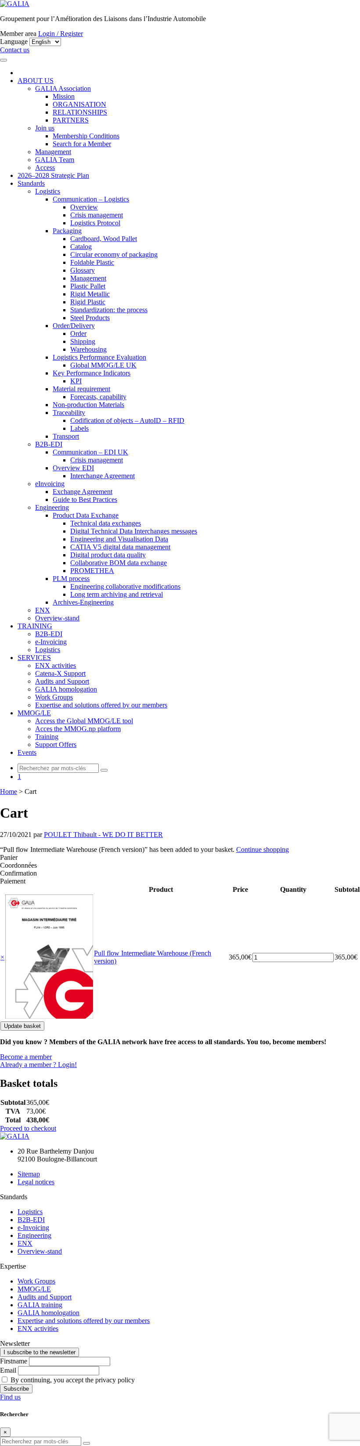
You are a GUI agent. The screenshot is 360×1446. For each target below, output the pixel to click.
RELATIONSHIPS (80, 112)
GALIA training (40, 1305)
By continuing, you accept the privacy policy (72, 1380)
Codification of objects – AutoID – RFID (127, 420)
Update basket (22, 1026)
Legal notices (36, 1182)
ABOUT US (36, 80)
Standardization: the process (109, 310)
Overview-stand (57, 618)
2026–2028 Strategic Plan (53, 175)
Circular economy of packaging (114, 254)
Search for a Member (82, 144)
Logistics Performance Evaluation (99, 357)
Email (8, 1370)
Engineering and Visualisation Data (119, 539)
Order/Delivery (74, 325)
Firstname (13, 1361)
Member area (18, 33)
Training (46, 736)
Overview (84, 207)
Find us (10, 1397)
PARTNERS (71, 120)
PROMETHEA (92, 570)
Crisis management (96, 215)
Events (27, 752)
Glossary (82, 270)
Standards (31, 183)
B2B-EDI (48, 444)
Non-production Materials (88, 404)
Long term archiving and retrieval (116, 594)
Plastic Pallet (87, 286)
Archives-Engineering (83, 602)
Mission (64, 96)
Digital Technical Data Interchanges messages (133, 531)
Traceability (69, 412)
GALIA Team (54, 159)
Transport (66, 436)
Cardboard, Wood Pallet (103, 238)
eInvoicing (50, 483)
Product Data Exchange (86, 515)
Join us (44, 128)
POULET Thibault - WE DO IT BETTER (103, 834)
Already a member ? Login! (38, 1064)
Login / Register (60, 33)
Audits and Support (62, 681)
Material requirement (81, 389)
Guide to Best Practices (85, 499)
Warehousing (88, 349)
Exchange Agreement (82, 491)
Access (45, 167)
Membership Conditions (86, 136)
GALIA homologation (66, 689)
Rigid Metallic (90, 294)
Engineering (52, 507)
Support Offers (55, 744)
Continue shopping (262, 849)
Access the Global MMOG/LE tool (84, 721)
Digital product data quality (108, 555)
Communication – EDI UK (90, 452)
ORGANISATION (79, 104)
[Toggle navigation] (3, 60)
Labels (79, 428)
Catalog (81, 246)
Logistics (47, 191)
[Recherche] (104, 770)
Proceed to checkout (28, 1128)
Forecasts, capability (98, 396)
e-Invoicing (51, 641)
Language (14, 41)
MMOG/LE (34, 713)
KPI (76, 381)
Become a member (26, 1056)
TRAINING (35, 626)
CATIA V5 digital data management (120, 547)
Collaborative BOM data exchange (118, 562)
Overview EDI (73, 468)
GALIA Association (63, 88)
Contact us (14, 50)
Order (78, 333)
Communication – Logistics (91, 199)
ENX (42, 610)
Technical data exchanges (105, 523)
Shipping (82, 341)
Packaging (67, 230)
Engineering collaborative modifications (125, 586)
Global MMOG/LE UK (103, 365)
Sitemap (29, 1174)
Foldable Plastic (92, 262)
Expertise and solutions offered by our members (101, 705)
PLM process (71, 578)
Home (8, 791)
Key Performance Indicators (91, 373)
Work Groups (54, 697)
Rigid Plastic (87, 302)
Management (53, 151)
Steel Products (90, 317)
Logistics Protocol (95, 223)
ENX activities (55, 665)
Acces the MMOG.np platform (78, 728)
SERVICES (34, 657)
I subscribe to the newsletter (40, 1352)
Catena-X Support (60, 673)
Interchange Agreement (102, 476)
